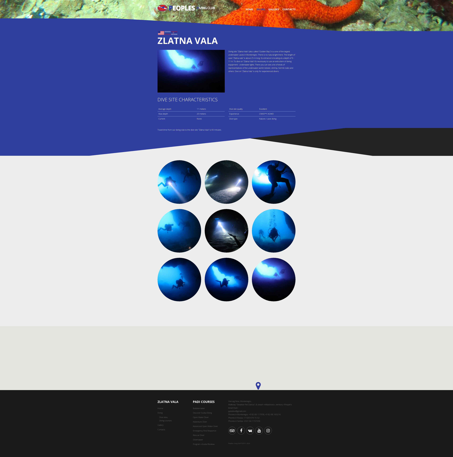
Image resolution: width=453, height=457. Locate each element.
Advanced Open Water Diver (205, 426)
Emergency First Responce (204, 430)
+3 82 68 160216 (273, 414)
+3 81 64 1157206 (252, 421)
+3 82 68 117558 (256, 414)
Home (249, 9)
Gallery (273, 9)
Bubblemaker (199, 408)
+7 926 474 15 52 (252, 417)
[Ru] (168, 32)
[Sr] (174, 32)
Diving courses (165, 420)
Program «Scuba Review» (204, 444)
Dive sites (163, 417)
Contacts (289, 9)
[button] (258, 386)
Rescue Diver (198, 435)
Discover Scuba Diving (202, 412)
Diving (260, 9)
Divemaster (198, 439)
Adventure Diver (200, 421)
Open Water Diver (201, 417)
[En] (161, 32)
